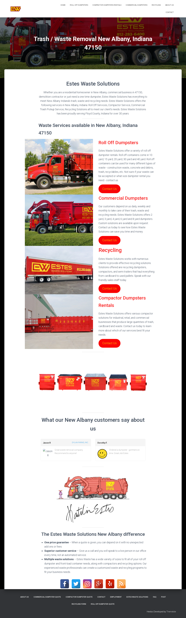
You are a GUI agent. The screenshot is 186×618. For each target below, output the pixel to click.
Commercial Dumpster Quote (47, 597)
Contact (170, 12)
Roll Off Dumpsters (79, 5)
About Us (169, 5)
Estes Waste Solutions (137, 597)
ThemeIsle (171, 611)
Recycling (156, 5)
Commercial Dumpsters (136, 5)
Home (63, 5)
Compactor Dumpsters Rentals (106, 5)
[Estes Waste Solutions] (15, 8)
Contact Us (109, 189)
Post (163, 597)
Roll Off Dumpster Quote (103, 604)
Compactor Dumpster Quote (79, 597)
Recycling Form (79, 604)
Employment (116, 597)
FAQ (154, 597)
